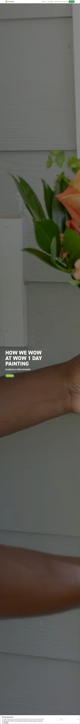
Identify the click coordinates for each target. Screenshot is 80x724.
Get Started (9, 375)
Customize (61, 719)
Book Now (71, 1)
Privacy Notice (5, 722)
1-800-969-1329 (65, 1)
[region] (40, 719)
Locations (57, 1)
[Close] (78, 719)
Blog (60, 1)
